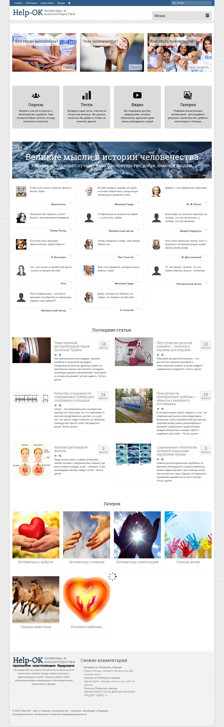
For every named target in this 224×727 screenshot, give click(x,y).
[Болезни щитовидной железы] (31, 456)
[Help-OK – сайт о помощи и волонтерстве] (43, 13)
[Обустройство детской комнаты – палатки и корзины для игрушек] (134, 356)
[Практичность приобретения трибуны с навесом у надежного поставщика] (134, 407)
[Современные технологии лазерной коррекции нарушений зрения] (134, 461)
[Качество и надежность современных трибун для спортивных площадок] (31, 407)
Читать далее (193, 369)
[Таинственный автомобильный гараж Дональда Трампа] (31, 348)
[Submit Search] (173, 3)
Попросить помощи (110, 667)
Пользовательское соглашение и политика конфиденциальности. (49, 714)
